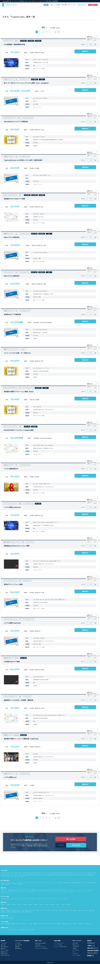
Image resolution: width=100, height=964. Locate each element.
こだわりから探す (4, 921)
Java (16, 79)
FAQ (73, 952)
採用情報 (89, 955)
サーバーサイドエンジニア (9, 580)
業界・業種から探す (5, 880)
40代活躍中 (38, 40)
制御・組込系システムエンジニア (11, 542)
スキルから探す (4, 870)
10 (55, 32)
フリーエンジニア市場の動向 (22, 940)
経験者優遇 (23, 735)
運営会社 (89, 940)
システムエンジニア (25, 79)
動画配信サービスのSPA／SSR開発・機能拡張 (18, 700)
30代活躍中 (30, 40)
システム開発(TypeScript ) (12, 507)
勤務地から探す (4, 908)
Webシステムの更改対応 (11, 237)
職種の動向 (17, 946)
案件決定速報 (37, 945)
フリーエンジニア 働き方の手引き (60, 946)
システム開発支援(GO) (11, 469)
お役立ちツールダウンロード (40, 946)
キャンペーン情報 (76, 955)
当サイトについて (77, 940)
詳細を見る (85, 51)
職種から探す (3, 888)
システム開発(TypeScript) (12, 623)
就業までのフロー (76, 945)
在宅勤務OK (34, 79)
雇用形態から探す (4, 915)
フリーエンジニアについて (59, 943)
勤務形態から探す (4, 927)
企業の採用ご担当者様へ (93, 950)
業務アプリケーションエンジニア (11, 349)
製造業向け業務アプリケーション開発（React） (19, 391)
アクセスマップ (91, 943)
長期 (42, 79)
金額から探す (3, 902)
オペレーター (30, 542)
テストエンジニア (7, 40)
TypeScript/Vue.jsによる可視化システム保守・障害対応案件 (23, 160)
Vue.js (23, 349)
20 (58, 32)
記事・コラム (38, 940)
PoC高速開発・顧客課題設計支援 (14, 44)
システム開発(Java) (10, 777)
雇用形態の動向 (18, 948)
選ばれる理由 (75, 943)
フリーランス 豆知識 (58, 945)
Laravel (16, 658)
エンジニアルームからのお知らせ (41, 948)
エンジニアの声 (76, 950)
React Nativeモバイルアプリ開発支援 (16, 121)
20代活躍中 (23, 40)
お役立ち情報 (57, 940)
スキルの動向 (17, 943)
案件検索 (3, 940)
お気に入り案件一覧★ (5, 955)
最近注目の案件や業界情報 (40, 943)
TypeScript (16, 735)
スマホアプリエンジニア (9, 118)
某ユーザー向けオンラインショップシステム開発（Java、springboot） (27, 83)
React (19, 118)
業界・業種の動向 (18, 945)
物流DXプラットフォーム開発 (13, 584)
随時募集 (34, 426)
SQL (16, 465)
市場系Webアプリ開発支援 (12, 314)
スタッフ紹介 (75, 953)
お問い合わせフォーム (92, 948)
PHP (23, 542)
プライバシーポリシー (92, 953)
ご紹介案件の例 (76, 946)
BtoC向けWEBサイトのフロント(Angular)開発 (19, 430)
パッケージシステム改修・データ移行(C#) (17, 353)
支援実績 (74, 948)
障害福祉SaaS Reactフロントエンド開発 (17, 546)
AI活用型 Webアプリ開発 (12, 661)
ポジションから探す (5, 896)
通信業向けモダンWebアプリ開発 (14, 199)
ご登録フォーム (91, 945)
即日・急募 (34, 233)
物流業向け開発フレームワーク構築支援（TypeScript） (21, 739)
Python (16, 40)
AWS (20, 195)
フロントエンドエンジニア (9, 195)
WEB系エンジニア (8, 79)
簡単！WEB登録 (70, 839)
